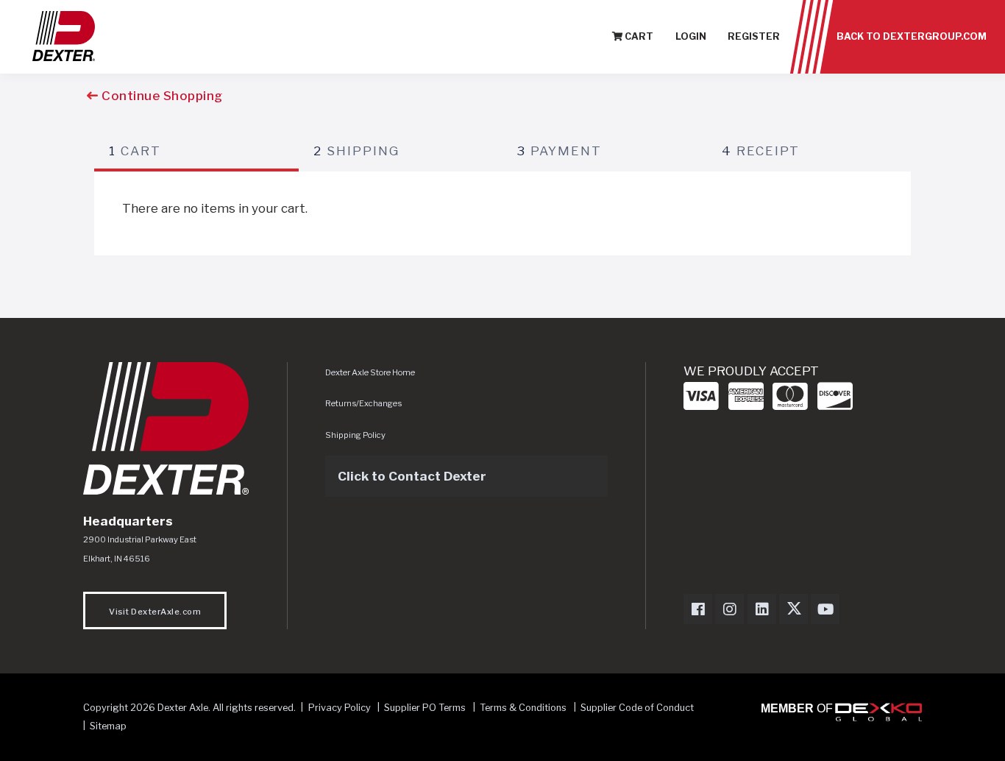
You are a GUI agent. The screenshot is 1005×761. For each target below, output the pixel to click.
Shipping (356, 151)
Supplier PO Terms (425, 707)
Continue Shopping (161, 95)
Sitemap (108, 726)
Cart (637, 36)
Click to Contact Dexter (412, 476)
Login (690, 36)
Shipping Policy (355, 435)
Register (754, 36)
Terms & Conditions (523, 707)
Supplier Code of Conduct (637, 707)
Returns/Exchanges (363, 403)
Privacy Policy (339, 707)
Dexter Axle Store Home (370, 372)
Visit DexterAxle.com (155, 611)
